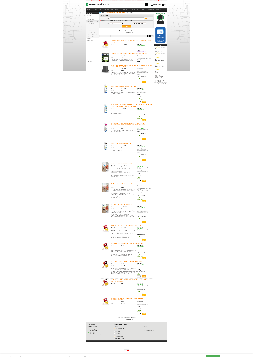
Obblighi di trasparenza (120, 335)
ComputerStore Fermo (149, 330)
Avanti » (130, 32)
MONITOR (89, 38)
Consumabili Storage (92, 36)
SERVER (88, 51)
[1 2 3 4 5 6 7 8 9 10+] (139, 82)
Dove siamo (117, 331)
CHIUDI (251, 355)
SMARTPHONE (90, 53)
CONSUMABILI (135, 10)
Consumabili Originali (91, 24)
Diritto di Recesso (119, 336)
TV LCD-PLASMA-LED (91, 57)
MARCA (108, 23)
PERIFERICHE (118, 10)
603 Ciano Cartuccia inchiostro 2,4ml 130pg (121, 163)
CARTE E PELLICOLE (93, 26)
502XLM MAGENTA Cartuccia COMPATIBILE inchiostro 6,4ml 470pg (127, 243)
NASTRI (90, 30)
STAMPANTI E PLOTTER (91, 55)
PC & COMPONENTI (96, 10)
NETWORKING (126, 10)
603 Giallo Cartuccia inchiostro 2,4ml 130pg (121, 204)
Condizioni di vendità (120, 328)
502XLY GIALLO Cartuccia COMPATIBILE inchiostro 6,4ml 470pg (126, 261)
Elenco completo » (162, 83)
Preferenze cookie (126, 346)
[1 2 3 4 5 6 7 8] (139, 102)
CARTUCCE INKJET (92, 28)
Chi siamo (117, 326)
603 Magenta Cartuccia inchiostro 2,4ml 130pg (122, 184)
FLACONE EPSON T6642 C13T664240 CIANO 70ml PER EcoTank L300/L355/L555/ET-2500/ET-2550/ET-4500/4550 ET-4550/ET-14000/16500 (131, 105)
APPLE (142, 10)
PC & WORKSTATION (91, 44)
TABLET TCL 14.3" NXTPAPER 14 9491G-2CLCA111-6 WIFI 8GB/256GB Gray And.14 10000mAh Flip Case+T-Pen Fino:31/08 (160, 76)
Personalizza (198, 356)
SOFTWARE (158, 10)
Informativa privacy (119, 338)
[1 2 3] (139, 240)
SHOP (88, 10)
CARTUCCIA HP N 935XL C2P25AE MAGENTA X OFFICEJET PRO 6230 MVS (129, 53)
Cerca (108, 18)
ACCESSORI (89, 15)
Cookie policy (89, 355)
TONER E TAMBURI (92, 32)
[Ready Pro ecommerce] (126, 350)
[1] (139, 295)
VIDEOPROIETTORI (90, 61)
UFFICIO (88, 59)
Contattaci (117, 330)
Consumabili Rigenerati (92, 34)
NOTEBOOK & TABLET (108, 10)
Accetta (213, 356)
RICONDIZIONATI (150, 10)
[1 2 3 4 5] (139, 120)
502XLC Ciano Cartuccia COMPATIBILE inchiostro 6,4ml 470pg (126, 225)
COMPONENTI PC (90, 19)
